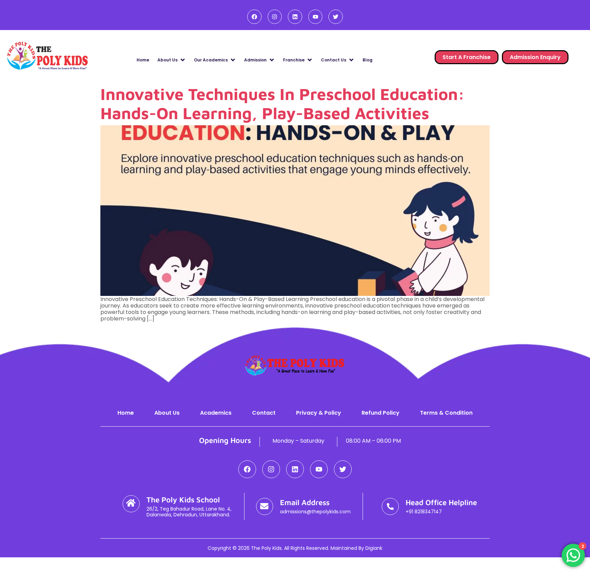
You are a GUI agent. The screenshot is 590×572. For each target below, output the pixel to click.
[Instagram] (275, 17)
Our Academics (211, 60)
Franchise (294, 60)
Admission (255, 60)
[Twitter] (335, 17)
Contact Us (333, 60)
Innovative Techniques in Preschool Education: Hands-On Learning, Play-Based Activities (282, 103)
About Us (167, 60)
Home (143, 60)
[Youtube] (315, 17)
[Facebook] (254, 17)
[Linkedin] (295, 17)
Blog (368, 60)
